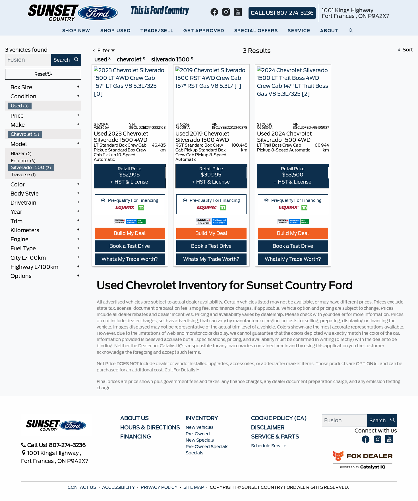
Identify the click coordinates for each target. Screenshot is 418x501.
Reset (40, 74)
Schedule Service (268, 445)
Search (61, 60)
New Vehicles (200, 427)
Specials (194, 453)
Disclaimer (267, 427)
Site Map (194, 487)
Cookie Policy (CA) (279, 418)
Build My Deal (130, 233)
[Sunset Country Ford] (73, 12)
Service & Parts (275, 436)
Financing (135, 436)
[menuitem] (44, 105)
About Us (134, 418)
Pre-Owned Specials (207, 446)
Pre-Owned (198, 433)
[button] (78, 31)
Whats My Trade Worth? (130, 259)
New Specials (200, 440)
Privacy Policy (160, 487)
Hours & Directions (150, 427)
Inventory (202, 418)
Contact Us (82, 487)
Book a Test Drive (129, 246)
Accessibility (119, 487)
